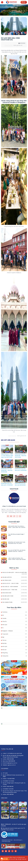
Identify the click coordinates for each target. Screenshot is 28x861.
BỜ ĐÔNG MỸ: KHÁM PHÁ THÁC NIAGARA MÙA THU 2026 (16, 543)
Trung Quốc (5, 634)
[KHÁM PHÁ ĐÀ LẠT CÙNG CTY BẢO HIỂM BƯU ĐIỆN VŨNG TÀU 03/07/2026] (7, 445)
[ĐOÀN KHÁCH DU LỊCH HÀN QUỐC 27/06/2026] (7, 475)
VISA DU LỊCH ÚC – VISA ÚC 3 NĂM (10, 583)
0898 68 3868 (10, 759)
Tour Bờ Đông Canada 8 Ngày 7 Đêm (16, 535)
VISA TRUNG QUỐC (6, 580)
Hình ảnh (11, 11)
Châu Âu (4, 621)
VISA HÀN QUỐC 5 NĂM (7, 596)
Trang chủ (5, 11)
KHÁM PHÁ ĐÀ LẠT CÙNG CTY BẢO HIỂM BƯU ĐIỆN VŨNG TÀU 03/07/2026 (7, 455)
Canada (4, 618)
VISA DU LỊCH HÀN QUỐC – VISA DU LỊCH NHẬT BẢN (14, 572)
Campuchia (5, 656)
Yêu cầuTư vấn (23, 2)
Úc (3, 627)
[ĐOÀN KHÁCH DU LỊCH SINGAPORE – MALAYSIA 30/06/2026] (7, 460)
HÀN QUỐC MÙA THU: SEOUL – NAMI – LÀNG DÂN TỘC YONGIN (16, 527)
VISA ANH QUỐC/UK (7, 577)
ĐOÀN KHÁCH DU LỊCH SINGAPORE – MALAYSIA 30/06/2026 (6, 470)
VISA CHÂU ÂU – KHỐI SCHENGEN (10, 586)
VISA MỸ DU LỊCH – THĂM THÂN (9, 589)
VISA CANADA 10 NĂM (7, 602)
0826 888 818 (11, 761)
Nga (3, 637)
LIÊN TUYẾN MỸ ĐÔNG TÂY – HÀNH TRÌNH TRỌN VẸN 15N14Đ (17, 559)
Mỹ (3, 615)
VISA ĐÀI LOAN (5, 599)
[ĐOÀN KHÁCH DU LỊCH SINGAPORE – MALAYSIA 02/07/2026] (21, 445)
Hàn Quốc (4, 624)
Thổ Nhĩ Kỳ (4, 612)
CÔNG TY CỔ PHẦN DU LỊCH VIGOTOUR (14, 506)
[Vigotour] (11, 2)
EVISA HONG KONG (6, 593)
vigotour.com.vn (11, 765)
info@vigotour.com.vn (11, 763)
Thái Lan (4, 640)
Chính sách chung (6, 841)
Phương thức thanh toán (7, 840)
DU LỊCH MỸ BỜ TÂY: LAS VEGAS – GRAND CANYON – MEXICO (17, 551)
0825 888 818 (10, 786)
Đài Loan (4, 649)
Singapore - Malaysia (7, 631)
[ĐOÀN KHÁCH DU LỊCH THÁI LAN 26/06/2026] (14, 815)
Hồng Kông (5, 652)
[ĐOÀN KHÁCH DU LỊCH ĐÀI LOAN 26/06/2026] (21, 475)
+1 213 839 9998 (11, 778)
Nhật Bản (4, 643)
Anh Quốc (4, 646)
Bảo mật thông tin (18, 840)
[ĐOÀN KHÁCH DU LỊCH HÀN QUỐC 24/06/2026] (21, 460)
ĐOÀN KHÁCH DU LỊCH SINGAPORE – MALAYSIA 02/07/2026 (20, 455)
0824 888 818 (10, 794)
